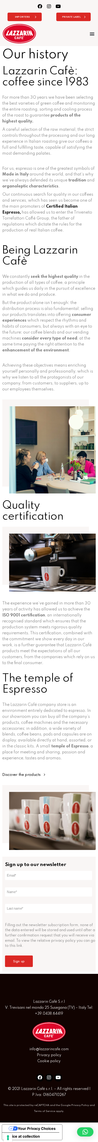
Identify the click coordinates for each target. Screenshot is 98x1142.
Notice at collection (23, 1136)
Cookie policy (49, 1061)
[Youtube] (58, 6)
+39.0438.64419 (49, 1014)
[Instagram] (49, 6)
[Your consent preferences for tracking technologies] (8, 1137)
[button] (92, 33)
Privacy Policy (80, 1105)
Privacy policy (49, 1055)
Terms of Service (44, 1111)
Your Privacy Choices (37, 1128)
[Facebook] (40, 6)
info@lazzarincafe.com (49, 1049)
